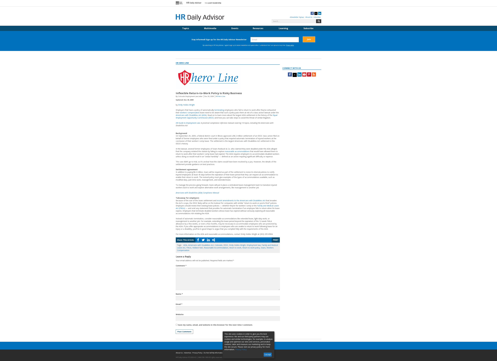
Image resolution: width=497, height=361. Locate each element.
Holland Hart (197, 247)
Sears (263, 247)
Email (179, 304)
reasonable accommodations (237, 151)
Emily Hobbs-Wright (186, 105)
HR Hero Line (220, 96)
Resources (258, 28)
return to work (235, 247)
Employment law (254, 245)
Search (318, 21)
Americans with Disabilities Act (201, 245)
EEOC (226, 245)
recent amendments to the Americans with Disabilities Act (241, 200)
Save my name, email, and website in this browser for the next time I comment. (215, 325)
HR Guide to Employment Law (188, 123)
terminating (219, 110)
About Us (308, 17)
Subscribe (308, 28)
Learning (283, 28)
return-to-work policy (251, 247)
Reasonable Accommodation (216, 247)
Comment (181, 265)
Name (179, 294)
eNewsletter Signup (297, 17)
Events (234, 28)
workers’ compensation (190, 112)
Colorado (218, 245)
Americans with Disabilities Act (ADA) (191, 115)
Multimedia (210, 28)
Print (276, 240)
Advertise (317, 17)
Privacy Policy (197, 353)
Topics (185, 28)
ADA (185, 245)
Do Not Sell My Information (213, 353)
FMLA (188, 247)
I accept (267, 354)
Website (180, 314)
